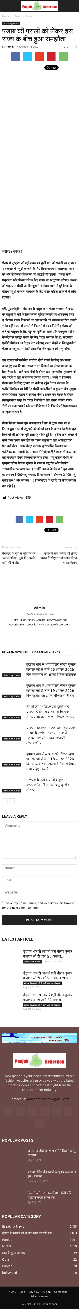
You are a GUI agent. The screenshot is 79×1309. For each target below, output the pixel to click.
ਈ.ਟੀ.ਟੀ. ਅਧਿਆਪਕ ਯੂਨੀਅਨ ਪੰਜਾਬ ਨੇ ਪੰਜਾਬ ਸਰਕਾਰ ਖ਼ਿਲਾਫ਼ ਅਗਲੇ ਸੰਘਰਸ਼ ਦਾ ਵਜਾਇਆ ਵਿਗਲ (50, 711)
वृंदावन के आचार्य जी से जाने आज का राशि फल (42, 983)
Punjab (7, 1239)
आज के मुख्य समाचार (13, 1253)
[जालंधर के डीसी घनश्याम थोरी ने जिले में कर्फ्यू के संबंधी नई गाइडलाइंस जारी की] (13, 1156)
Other (6, 1259)
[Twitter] (44, 1111)
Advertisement (39, 1296)
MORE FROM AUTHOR (46, 652)
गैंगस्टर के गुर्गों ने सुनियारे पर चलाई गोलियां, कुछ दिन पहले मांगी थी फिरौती (19, 558)
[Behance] (8, 1111)
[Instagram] (32, 1111)
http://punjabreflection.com (40, 614)
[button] (73, 6)
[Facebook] (35, 632)
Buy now (34, 1292)
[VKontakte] (68, 1111)
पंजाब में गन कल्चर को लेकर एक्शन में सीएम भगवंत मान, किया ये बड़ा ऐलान (58, 558)
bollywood (9, 1272)
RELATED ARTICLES (15, 652)
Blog (22, 1292)
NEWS (6, 1246)
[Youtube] (44, 632)
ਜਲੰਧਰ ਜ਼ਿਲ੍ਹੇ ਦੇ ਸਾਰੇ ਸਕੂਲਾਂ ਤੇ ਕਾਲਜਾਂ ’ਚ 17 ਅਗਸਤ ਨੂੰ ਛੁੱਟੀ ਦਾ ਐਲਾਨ (49, 785)
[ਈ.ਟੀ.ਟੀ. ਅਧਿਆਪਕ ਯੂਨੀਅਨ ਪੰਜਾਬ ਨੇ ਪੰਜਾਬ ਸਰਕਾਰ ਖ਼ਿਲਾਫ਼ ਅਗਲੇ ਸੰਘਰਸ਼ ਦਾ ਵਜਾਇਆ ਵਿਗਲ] (13, 711)
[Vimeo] (56, 1111)
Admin (10, 46)
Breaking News (11, 23)
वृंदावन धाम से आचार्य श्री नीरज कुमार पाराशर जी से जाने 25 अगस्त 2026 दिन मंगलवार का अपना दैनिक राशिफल (51, 669)
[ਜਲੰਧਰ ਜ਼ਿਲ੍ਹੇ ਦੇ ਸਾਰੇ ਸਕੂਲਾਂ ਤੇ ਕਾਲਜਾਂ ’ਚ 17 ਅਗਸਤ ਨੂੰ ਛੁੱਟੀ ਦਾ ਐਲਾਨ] (13, 784)
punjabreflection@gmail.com (48, 1099)
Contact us (60, 1292)
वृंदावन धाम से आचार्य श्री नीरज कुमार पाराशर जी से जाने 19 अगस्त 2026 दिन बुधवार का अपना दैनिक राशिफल (50, 690)
